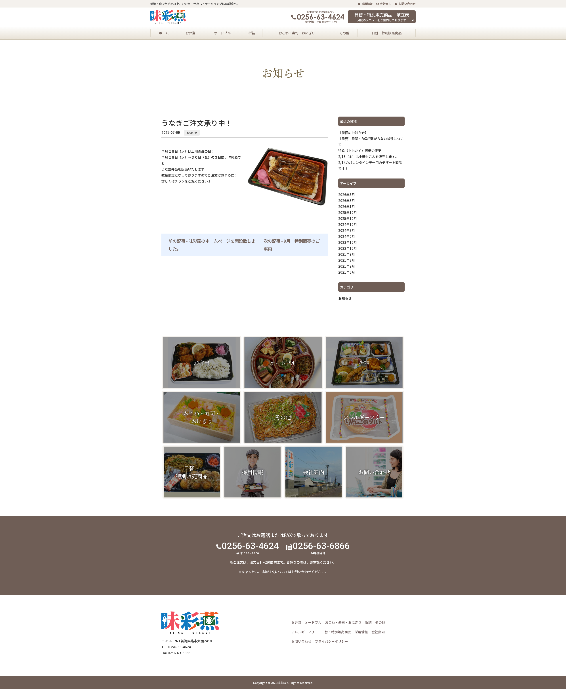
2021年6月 (346, 272)
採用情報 (367, 4)
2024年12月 (347, 224)
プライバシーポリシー (331, 641)
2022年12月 (347, 248)
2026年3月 (346, 200)
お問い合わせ (407, 4)
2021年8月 (346, 260)
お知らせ (192, 132)
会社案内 (385, 4)
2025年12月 (347, 212)
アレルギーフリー (304, 632)
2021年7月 (346, 266)
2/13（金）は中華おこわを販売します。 (368, 156)
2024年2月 (346, 236)
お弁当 (190, 33)
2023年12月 (347, 242)
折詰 (252, 33)
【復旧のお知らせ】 (353, 132)
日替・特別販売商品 (387, 33)
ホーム (164, 33)
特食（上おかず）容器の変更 (359, 150)
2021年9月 (346, 254)
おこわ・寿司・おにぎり (297, 33)
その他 (344, 33)
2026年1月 (346, 206)
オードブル (222, 33)
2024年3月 (346, 230)
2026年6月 (346, 194)
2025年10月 (347, 218)
